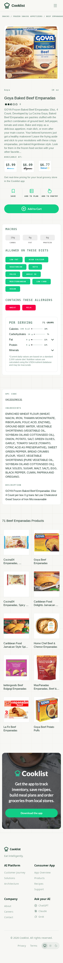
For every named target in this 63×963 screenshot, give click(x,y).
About (7, 906)
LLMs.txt (8, 945)
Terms (33, 945)
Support (39, 889)
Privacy (22, 945)
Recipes (38, 883)
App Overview (42, 872)
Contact (8, 917)
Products (39, 878)
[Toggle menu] (55, 5)
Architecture (11, 883)
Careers (8, 911)
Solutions (9, 878)
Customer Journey (14, 872)
